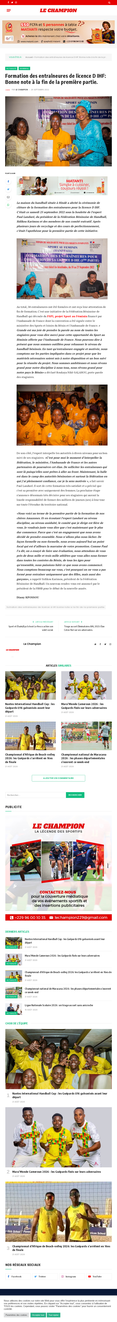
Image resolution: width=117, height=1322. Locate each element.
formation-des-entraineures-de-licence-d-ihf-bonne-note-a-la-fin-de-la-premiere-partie (55, 607)
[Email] (8, 197)
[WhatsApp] (8, 205)
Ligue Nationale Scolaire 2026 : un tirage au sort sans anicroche (59, 1005)
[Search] (109, 2)
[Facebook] (8, 181)
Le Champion (22, 89)
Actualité (11, 68)
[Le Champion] (58, 10)
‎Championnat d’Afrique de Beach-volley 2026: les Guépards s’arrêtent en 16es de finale (30, 758)
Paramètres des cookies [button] (16, 1315)
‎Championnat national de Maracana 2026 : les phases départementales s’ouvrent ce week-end (83, 758)
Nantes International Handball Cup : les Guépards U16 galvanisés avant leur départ (30, 707)
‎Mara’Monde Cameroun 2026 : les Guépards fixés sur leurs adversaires (84, 705)
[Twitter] (8, 189)
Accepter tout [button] (38, 1315)
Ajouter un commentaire (58, 778)
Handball (24, 68)
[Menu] (9, 10)
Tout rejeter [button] (53, 1315)
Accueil (29, 57)
